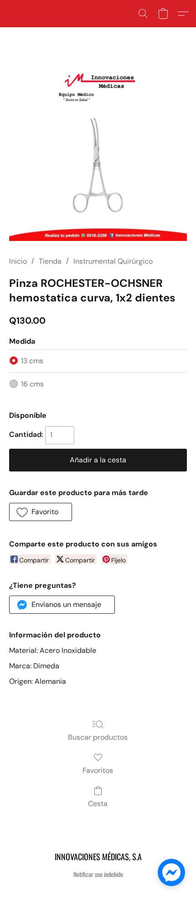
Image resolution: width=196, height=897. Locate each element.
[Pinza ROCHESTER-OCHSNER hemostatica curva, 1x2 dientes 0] (98, 152)
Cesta (98, 803)
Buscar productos (98, 737)
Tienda (50, 261)
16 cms (32, 384)
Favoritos (98, 770)
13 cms (32, 361)
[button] (143, 14)
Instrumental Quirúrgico (113, 261)
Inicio (18, 261)
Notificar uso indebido (98, 874)
